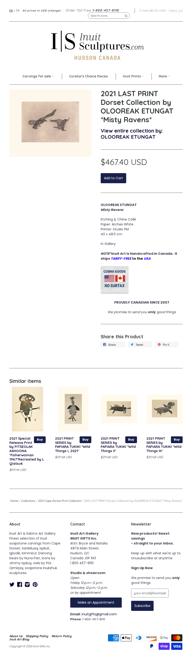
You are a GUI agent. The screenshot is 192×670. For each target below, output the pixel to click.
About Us (15, 636)
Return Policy (62, 636)
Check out (176, 10)
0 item (153, 10)
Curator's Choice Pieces (88, 76)
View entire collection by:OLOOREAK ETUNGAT (132, 133)
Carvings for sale (37, 76)
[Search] (126, 15)
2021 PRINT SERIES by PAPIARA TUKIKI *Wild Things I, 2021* (72, 444)
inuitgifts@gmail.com (99, 614)
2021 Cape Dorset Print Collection (59, 500)
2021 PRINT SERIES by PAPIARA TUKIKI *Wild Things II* (118, 444)
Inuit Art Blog (19, 639)
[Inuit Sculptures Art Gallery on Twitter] (12, 584)
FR (18, 10)
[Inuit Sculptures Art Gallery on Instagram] (27, 584)
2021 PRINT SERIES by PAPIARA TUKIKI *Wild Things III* (163, 444)
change (54, 10)
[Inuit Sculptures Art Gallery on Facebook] (19, 584)
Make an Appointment (96, 602)
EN (11, 10)
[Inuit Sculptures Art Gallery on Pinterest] (35, 584)
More (163, 76)
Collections (28, 500)
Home (14, 500)
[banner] (96, 45)
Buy (40, 439)
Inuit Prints (132, 76)
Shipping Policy (37, 636)
